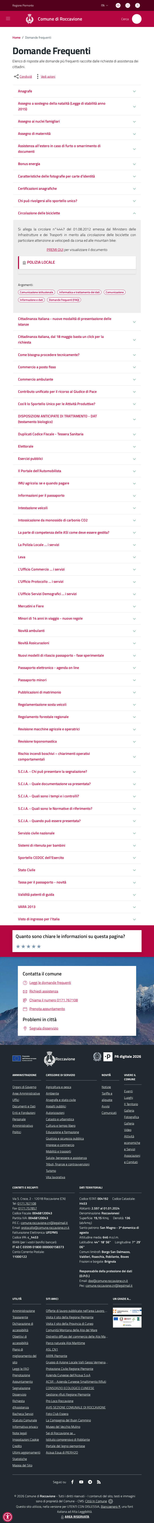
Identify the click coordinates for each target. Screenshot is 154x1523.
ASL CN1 (52, 1349)
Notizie (106, 1086)
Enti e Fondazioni (23, 1112)
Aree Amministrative (26, 1093)
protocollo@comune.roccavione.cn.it (45, 1227)
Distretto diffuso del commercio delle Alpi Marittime (80, 1336)
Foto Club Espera (57, 1413)
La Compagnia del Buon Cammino (68, 1420)
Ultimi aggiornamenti (26, 1452)
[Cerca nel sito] (137, 19)
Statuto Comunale (24, 1420)
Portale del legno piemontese (65, 1446)
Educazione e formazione (62, 1132)
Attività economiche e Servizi (132, 1143)
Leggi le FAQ (20, 1368)
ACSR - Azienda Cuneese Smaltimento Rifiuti (76, 1381)
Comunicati (109, 1112)
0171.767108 (26, 1203)
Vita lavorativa (55, 1177)
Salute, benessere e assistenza (66, 1157)
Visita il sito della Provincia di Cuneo (69, 1323)
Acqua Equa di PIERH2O (62, 1452)
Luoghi (128, 1097)
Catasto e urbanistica (60, 1119)
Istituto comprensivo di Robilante (68, 1439)
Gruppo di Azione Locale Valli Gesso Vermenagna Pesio (82, 1362)
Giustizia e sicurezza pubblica (65, 1138)
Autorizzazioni (55, 1112)
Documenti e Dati (23, 1106)
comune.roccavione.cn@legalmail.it (44, 1222)
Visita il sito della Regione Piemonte (69, 1317)
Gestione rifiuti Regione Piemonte (68, 1394)
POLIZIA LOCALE (40, 262)
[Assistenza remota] (110, 1501)
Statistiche (19, 1458)
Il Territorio (131, 1104)
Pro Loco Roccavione (59, 1400)
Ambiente (52, 1093)
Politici (16, 1132)
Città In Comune (96, 1501)
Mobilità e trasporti (58, 1151)
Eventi (128, 1091)
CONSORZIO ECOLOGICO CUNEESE (70, 1388)
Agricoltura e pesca (58, 1086)
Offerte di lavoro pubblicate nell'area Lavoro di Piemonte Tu (85, 1310)
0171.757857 (27, 1208)
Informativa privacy (25, 1426)
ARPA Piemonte (56, 1355)
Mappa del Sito (22, 1465)
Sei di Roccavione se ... (60, 1433)
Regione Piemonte (23, 5)
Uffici (15, 1099)
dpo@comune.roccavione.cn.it (108, 1280)
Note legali (19, 1433)
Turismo (51, 1170)
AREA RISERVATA (77, 1516)
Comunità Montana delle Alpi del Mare (71, 1330)
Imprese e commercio (60, 1144)
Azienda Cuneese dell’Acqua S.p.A (68, 1375)
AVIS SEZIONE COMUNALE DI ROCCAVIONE (76, 1407)
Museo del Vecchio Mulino (63, 1426)
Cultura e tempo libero (60, 1125)
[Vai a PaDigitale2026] (117, 1056)
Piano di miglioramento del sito (24, 1356)
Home (16, 37)
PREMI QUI (55, 249)
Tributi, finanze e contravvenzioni (67, 1164)
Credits (17, 1446)
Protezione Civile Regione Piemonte (69, 1368)
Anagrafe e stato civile (61, 1099)
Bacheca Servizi (22, 1413)
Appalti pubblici (56, 1106)
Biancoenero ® (110, 1506)
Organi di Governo (24, 1086)
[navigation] (8, 18)
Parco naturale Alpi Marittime (65, 1342)
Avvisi (105, 1106)
